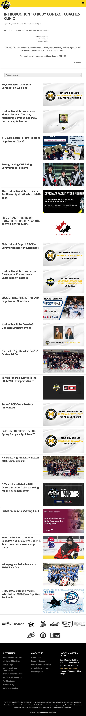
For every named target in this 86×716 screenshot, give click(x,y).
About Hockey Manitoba (12, 657)
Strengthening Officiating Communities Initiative (17, 166)
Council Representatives (41, 665)
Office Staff (36, 657)
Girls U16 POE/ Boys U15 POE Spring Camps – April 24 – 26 (18, 432)
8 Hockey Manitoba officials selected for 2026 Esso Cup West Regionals (21, 594)
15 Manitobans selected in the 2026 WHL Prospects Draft (19, 379)
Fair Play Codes (9, 681)
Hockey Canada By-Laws (12, 674)
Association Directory (40, 668)
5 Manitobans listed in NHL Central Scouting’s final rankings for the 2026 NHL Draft (21, 488)
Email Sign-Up (37, 672)
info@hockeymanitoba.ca (69, 668)
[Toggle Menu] (83, 3)
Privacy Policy (8, 685)
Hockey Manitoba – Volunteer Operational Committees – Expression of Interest (19, 274)
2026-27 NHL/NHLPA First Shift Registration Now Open (20, 299)
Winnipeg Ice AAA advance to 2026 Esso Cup (19, 566)
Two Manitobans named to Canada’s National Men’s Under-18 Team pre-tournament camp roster (21, 542)
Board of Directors (38, 661)
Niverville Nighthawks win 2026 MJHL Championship (20, 459)
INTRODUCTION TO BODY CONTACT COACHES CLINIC (42, 16)
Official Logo (8, 665)
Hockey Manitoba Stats (12, 677)
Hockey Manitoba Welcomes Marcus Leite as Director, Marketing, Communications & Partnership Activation (19, 116)
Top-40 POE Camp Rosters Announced (17, 406)
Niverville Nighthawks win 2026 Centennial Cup (20, 352)
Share (78, 63)
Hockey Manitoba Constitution (10, 669)
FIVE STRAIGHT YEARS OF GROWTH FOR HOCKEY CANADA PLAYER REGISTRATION (21, 221)
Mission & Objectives (11, 661)
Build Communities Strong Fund (20, 511)
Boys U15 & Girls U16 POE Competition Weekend (16, 86)
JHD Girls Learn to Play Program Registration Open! (21, 139)
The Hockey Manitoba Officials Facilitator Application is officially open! (21, 194)
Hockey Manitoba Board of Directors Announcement (17, 326)
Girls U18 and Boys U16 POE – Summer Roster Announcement (20, 246)
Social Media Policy (10, 688)
